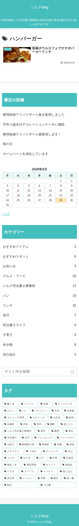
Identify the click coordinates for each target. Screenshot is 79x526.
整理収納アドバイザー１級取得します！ (32, 134)
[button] (73, 372)
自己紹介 (39, 354)
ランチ (39, 305)
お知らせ (39, 266)
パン (39, 295)
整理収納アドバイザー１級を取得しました (33, 114)
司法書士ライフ (39, 325)
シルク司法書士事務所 (39, 286)
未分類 (39, 344)
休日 (39, 315)
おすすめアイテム (39, 246)
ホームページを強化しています (25, 154)
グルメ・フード (39, 276)
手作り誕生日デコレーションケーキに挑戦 (33, 124)
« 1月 (6, 214)
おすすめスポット (39, 256)
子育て (39, 335)
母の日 (8, 144)
